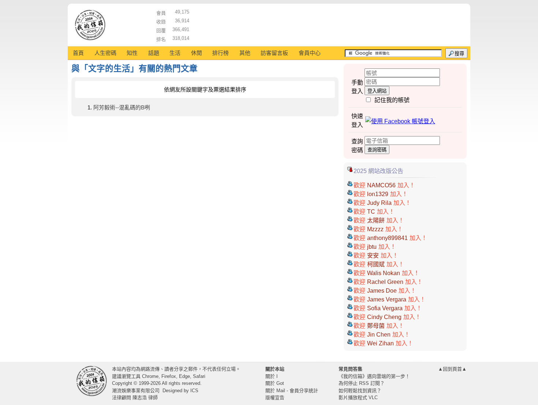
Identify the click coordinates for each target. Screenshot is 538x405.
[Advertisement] (328, 23)
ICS (194, 390)
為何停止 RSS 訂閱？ (362, 383)
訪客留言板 (274, 53)
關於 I (271, 376)
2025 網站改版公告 (378, 171)
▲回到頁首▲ (452, 369)
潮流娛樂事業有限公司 (136, 390)
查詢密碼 (376, 150)
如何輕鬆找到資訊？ (360, 390)
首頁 (78, 53)
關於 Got (274, 383)
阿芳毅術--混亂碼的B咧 (121, 107)
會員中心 (310, 53)
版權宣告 (274, 397)
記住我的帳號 (392, 100)
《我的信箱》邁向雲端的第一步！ (374, 376)
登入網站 (376, 91)
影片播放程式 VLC (358, 397)
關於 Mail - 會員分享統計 (291, 390)
